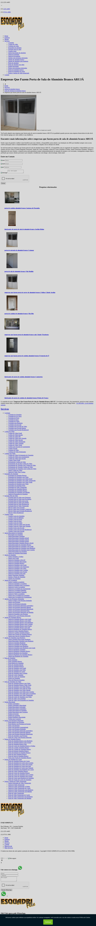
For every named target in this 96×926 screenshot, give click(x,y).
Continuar (48, 922)
